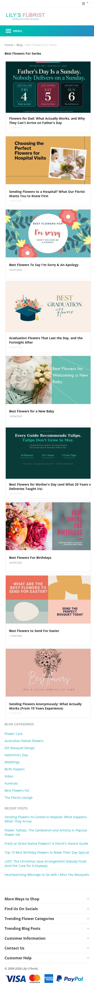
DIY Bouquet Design (20, 748)
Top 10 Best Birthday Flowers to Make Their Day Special (47, 852)
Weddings (12, 762)
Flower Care (14, 734)
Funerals (11, 783)
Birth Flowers (15, 769)
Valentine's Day (16, 755)
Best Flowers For (17, 790)
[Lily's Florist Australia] (26, 16)
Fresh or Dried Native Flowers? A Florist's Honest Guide (46, 843)
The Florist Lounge (19, 797)
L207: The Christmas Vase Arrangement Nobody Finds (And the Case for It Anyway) (46, 863)
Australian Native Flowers (24, 741)
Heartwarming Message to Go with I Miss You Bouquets (47, 874)
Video (9, 776)
